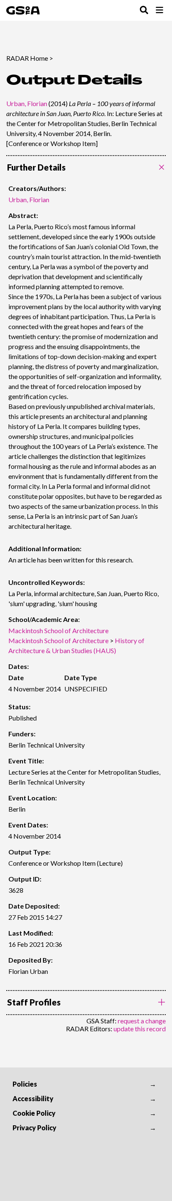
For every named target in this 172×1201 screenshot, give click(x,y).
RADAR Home (27, 58)
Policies (25, 1084)
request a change (142, 1021)
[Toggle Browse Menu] (159, 10)
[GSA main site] (23, 10)
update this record (140, 1029)
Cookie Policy (34, 1113)
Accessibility (33, 1098)
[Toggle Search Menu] (144, 10)
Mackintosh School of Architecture (58, 630)
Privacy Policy (34, 1128)
